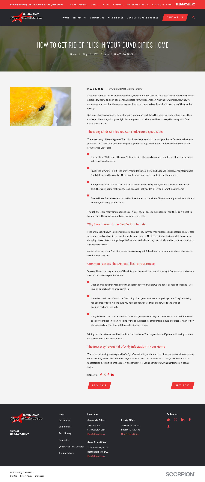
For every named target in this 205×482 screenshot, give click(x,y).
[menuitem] (13, 476)
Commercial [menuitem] (97, 17)
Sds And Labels (66, 453)
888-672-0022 (185, 4)
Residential (64, 419)
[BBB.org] (168, 426)
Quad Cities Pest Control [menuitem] (142, 17)
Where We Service (137, 4)
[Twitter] (175, 419)
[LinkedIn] (182, 419)
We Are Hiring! (78, 4)
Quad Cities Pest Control (71, 446)
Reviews (118, 4)
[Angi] (175, 426)
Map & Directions (96, 433)
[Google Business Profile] (168, 419)
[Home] (26, 17)
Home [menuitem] (66, 17)
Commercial (65, 426)
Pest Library (65, 433)
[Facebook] (189, 419)
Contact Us (64, 439)
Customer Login (162, 4)
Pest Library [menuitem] (115, 17)
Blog (106, 4)
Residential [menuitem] (79, 17)
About (95, 4)
